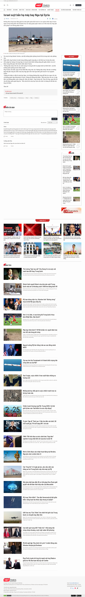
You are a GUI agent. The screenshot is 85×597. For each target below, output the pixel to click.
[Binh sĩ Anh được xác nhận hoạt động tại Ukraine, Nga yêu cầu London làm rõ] (13, 457)
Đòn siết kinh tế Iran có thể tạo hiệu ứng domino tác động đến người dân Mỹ (72, 238)
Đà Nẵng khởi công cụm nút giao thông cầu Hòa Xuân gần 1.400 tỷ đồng (71, 257)
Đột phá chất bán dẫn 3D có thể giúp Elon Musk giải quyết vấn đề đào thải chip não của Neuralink (40, 483)
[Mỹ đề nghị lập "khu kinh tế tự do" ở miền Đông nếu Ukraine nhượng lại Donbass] (13, 548)
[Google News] (54, 18)
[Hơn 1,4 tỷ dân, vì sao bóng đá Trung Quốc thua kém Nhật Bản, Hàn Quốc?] (71, 119)
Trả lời (12, 136)
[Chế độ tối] (73, 5)
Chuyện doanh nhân (66, 9)
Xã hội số (9, 9)
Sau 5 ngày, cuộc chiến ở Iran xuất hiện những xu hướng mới (69, 92)
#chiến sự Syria (13, 97)
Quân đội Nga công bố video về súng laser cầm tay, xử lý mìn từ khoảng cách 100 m (32, 238)
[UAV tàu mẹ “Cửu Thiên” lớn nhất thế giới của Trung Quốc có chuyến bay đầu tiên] (13, 517)
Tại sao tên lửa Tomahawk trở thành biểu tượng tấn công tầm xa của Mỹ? (69, 74)
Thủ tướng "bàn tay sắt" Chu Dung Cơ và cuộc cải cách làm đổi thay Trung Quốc (67, 159)
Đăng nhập (78, 5)
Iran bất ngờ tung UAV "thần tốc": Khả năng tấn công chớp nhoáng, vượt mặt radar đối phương (39, 529)
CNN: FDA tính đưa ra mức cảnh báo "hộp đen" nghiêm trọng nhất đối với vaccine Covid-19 (38, 437)
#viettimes (37, 97)
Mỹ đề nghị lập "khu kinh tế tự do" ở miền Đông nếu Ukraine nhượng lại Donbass (40, 544)
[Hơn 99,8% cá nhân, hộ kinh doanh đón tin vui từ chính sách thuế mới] (13, 248)
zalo (73, 588)
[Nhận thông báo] (70, 5)
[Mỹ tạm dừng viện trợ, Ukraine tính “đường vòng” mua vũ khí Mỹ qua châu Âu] (76, 179)
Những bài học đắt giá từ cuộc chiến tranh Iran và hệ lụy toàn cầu (69, 110)
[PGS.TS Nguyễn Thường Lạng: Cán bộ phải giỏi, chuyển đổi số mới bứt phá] (13, 230)
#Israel (27, 97)
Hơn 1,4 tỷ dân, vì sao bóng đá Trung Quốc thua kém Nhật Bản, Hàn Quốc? (69, 128)
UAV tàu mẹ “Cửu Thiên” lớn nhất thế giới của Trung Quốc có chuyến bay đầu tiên (40, 514)
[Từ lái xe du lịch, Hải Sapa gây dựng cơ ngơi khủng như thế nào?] (33, 248)
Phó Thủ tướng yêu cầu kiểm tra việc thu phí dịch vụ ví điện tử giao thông (52, 256)
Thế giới (57, 9)
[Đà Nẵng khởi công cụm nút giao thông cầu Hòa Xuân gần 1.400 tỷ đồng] (72, 248)
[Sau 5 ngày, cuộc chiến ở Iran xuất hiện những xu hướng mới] (71, 83)
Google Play (78, 595)
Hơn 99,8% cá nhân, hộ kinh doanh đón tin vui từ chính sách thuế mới (12, 256)
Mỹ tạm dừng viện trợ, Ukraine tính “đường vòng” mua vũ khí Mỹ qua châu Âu (67, 180)
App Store (73, 595)
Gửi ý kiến (54, 118)
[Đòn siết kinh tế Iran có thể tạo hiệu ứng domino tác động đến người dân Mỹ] (72, 230)
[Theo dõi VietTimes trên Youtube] (75, 588)
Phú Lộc (7, 18)
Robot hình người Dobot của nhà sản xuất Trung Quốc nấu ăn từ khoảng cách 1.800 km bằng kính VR (67, 169)
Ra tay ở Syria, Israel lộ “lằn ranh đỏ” (14, 93)
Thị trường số (42, 9)
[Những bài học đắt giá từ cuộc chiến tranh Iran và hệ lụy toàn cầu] (71, 101)
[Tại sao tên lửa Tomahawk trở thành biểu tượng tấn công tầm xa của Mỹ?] (71, 65)
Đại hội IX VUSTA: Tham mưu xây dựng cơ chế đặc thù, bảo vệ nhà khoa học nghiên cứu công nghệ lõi (52, 238)
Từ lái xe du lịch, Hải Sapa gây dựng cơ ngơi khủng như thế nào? (32, 256)
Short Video (50, 9)
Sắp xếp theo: (44, 122)
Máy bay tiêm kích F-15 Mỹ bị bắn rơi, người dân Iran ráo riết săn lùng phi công (69, 146)
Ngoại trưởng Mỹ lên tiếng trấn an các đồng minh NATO (39, 346)
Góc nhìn (15, 9)
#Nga (31, 97)
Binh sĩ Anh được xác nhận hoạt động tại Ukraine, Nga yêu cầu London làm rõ (39, 453)
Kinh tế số (21, 9)
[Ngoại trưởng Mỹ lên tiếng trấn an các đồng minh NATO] (13, 350)
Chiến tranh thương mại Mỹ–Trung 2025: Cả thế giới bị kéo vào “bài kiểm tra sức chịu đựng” (39, 407)
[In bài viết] (50, 18)
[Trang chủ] (4, 10)
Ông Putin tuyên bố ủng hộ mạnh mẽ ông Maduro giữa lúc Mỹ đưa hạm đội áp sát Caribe (39, 559)
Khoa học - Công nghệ (31, 9)
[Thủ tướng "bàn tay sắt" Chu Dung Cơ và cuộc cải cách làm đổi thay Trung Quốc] (76, 158)
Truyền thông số (76, 9)
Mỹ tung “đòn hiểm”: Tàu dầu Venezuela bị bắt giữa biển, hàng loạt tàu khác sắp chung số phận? (40, 498)
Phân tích (7, 265)
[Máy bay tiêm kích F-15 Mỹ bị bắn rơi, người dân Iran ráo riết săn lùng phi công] (71, 137)
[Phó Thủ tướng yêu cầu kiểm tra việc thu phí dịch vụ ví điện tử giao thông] (52, 248)
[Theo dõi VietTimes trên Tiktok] (77, 588)
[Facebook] (47, 18)
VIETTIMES (42, 5)
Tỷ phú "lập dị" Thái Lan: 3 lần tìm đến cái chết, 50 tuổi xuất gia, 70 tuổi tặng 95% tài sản (39, 422)
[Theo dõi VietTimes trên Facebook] (70, 588)
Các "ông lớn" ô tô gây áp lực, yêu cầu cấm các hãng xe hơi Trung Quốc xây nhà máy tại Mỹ (38, 468)
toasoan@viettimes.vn (74, 583)
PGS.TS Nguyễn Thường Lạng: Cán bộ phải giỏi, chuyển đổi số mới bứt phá (12, 238)
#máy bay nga (21, 97)
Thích (6, 136)
